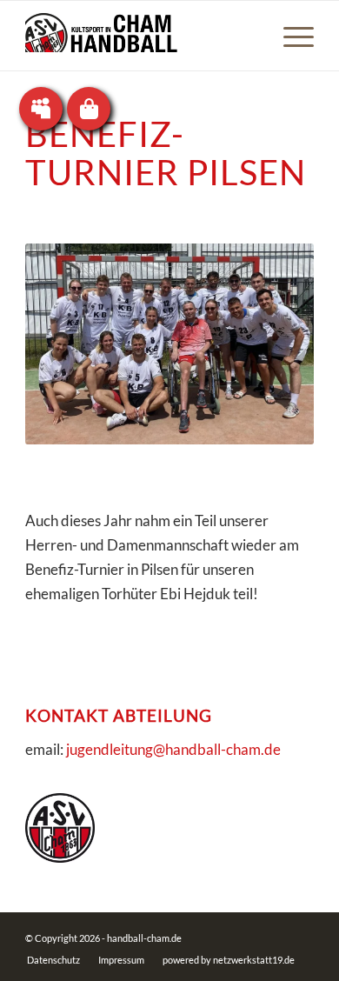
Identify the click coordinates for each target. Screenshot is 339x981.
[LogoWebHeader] (140, 35)
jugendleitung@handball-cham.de (173, 749)
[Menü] (290, 35)
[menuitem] (290, 35)
